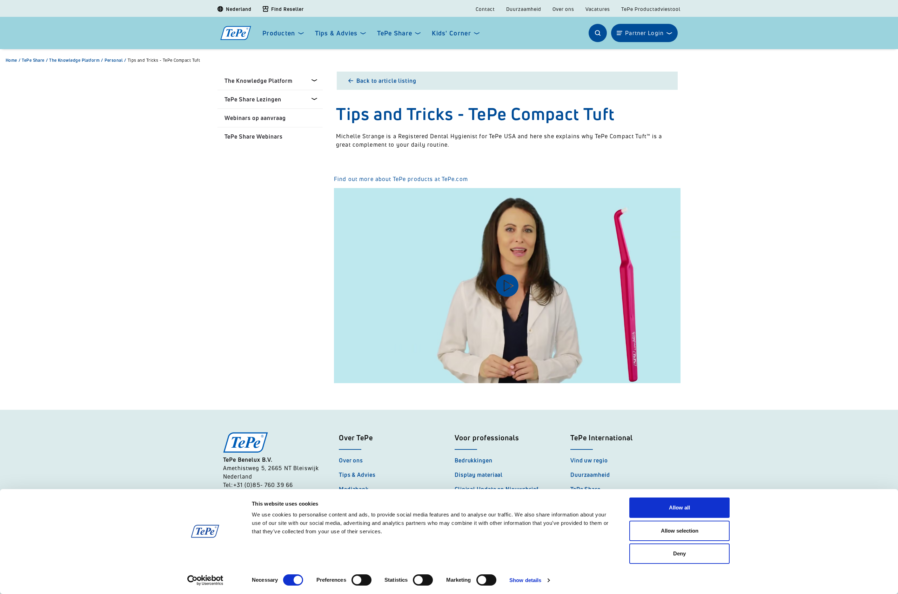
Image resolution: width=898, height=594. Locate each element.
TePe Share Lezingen (252, 99)
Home (13, 60)
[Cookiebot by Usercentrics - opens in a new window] (205, 580)
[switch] (361, 580)
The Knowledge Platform (76, 60)
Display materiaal (479, 475)
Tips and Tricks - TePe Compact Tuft (164, 60)
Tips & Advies (336, 33)
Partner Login (644, 32)
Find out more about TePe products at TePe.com (402, 179)
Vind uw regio (589, 460)
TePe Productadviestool (651, 9)
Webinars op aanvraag (255, 117)
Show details (525, 580)
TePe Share (394, 33)
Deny (679, 553)
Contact (485, 9)
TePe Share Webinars (253, 136)
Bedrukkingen (473, 460)
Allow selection (679, 531)
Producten (278, 33)
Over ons (563, 9)
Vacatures (597, 9)
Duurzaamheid (523, 9)
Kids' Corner (451, 33)
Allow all (679, 507)
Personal (115, 60)
